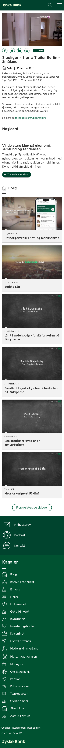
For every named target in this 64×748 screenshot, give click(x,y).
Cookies (5, 727)
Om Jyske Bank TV (11, 733)
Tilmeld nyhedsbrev (17, 174)
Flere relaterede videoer (32, 507)
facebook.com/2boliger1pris (30, 117)
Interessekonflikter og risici (26, 727)
